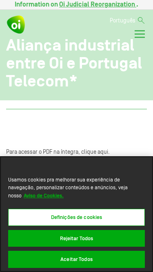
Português (122, 21)
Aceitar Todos (76, 259)
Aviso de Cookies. (44, 195)
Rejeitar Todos (76, 238)
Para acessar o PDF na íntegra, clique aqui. (58, 152)
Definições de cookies (76, 217)
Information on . (76, 4)
